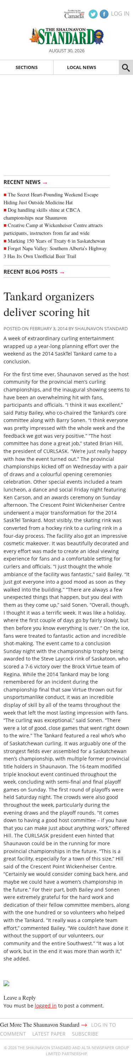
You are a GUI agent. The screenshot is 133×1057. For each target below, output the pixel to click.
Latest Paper (49, 1033)
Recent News (26, 181)
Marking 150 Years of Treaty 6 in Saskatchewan (56, 240)
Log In (120, 13)
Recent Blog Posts (34, 271)
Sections (27, 67)
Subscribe (85, 1033)
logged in (46, 1005)
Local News (81, 67)
